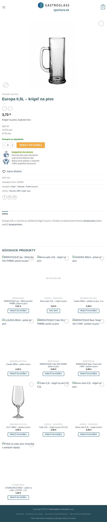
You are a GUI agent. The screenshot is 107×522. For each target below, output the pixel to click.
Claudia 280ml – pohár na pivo (18, 364)
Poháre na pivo (10, 94)
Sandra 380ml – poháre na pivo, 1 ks (89, 301)
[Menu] (3, 7)
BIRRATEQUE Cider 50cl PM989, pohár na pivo (53, 365)
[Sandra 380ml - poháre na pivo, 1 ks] (88, 275)
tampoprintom (16, 224)
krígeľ (23, 191)
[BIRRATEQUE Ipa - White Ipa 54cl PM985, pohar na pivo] (18, 275)
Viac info (53, 311)
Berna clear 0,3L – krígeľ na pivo (89, 427)
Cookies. (72, 518)
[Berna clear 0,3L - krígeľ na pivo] (88, 401)
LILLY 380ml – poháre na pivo (18, 427)
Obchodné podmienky (80, 514)
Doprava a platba (34, 514)
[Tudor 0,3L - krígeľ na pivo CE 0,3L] (53, 401)
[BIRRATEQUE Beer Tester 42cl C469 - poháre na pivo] (88, 338)
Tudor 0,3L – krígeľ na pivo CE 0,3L (53, 427)
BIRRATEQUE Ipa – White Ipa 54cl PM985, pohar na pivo (18, 302)
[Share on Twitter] (9, 197)
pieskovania (89, 221)
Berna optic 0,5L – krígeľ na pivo (53, 301)
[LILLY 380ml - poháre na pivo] (18, 401)
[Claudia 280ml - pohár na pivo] (18, 338)
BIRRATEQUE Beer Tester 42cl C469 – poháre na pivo (88, 365)
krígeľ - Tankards (18, 187)
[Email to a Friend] (14, 197)
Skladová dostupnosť (56, 514)
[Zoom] (5, 85)
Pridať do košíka (30, 145)
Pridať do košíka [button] (18, 311)
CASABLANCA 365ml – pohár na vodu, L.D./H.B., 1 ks (18, 489)
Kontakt (20, 514)
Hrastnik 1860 (14, 191)
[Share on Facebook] (4, 197)
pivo (29, 191)
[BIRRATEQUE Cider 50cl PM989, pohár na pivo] (53, 338)
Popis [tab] (5, 214)
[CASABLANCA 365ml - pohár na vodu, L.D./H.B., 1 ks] (18, 462)
